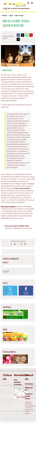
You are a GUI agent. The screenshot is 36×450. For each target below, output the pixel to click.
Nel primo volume (8, 206)
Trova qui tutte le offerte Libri (17, 226)
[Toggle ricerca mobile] (28, 3)
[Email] (18, 39)
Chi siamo (29, 384)
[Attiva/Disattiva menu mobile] (32, 3)
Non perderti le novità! (17, 382)
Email (6, 262)
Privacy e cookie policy (28, 396)
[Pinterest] (31, 35)
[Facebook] (18, 35)
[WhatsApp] (27, 35)
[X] (22, 35)
